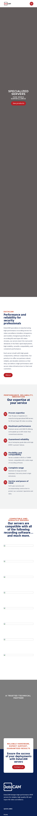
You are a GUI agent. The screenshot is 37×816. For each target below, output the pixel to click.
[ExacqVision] (18, 593)
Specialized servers (18, 93)
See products (18, 103)
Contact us (18, 767)
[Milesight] (18, 624)
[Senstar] (18, 655)
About (8, 375)
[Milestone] (18, 640)
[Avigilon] (18, 546)
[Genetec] (18, 608)
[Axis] (18, 561)
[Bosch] (18, 577)
